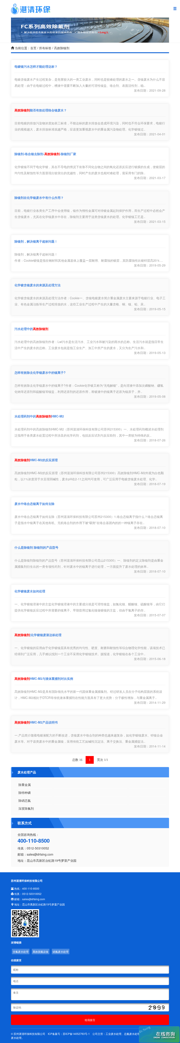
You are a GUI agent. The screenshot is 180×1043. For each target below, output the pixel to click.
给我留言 (90, 1020)
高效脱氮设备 (41, 951)
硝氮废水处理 (60, 951)
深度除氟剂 (26, 808)
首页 (33, 48)
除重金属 (24, 784)
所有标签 (45, 48)
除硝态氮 (24, 800)
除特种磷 (24, 792)
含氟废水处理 (21, 951)
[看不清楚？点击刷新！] (156, 1007)
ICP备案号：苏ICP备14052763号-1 (69, 1034)
